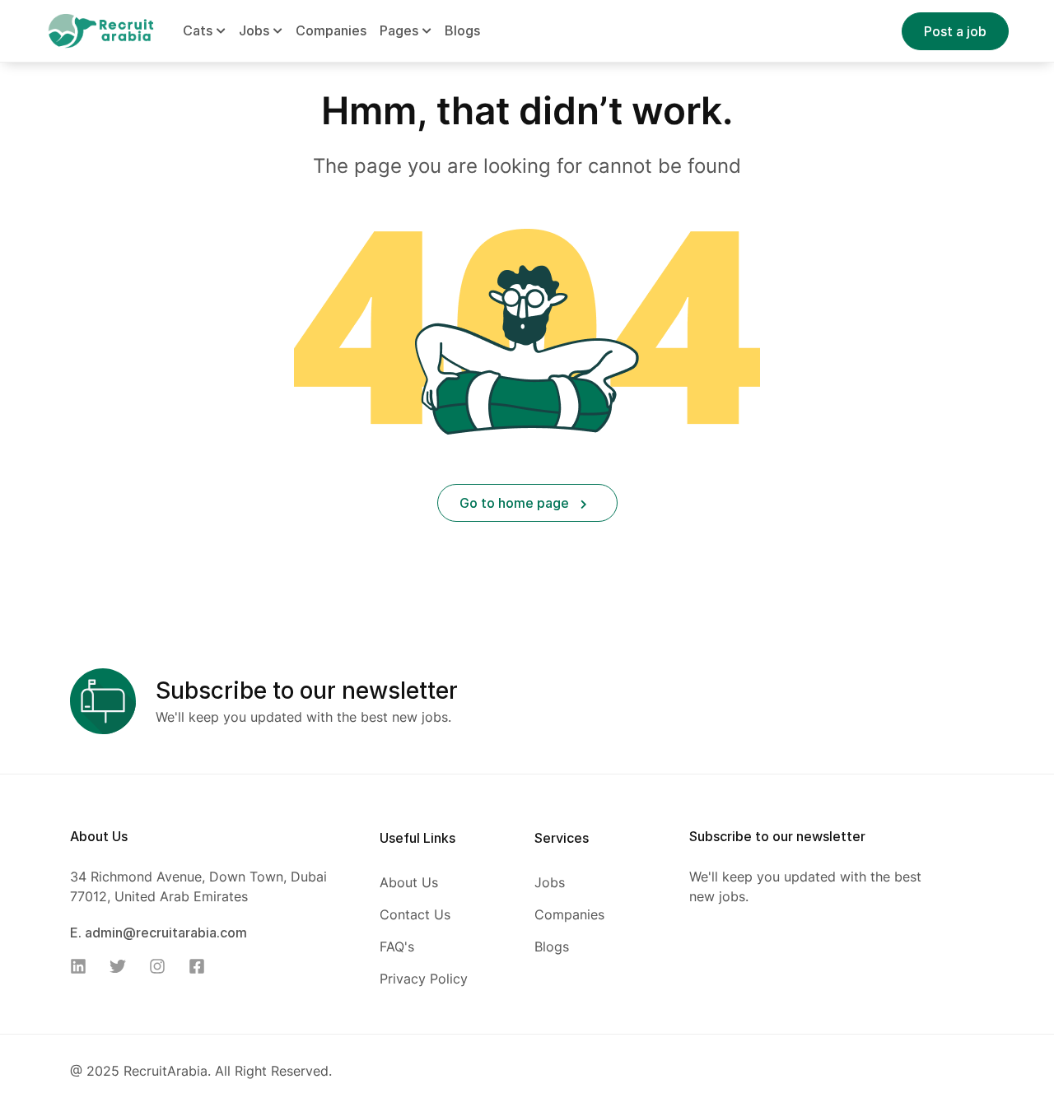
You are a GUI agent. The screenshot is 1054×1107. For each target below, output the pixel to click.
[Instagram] (162, 966)
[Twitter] (122, 966)
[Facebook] (202, 966)
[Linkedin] (83, 966)
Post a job (955, 31)
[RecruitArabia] (100, 29)
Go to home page (515, 503)
